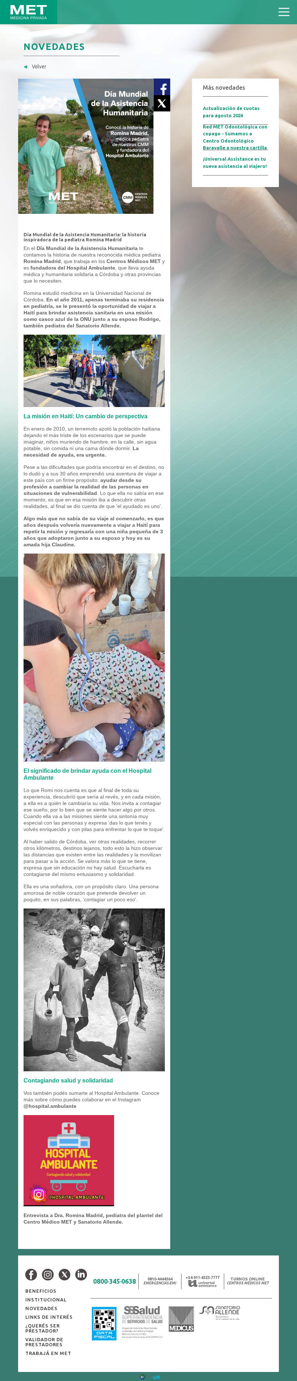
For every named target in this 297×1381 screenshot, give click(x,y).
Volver (38, 66)
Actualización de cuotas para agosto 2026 (231, 112)
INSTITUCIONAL (46, 1299)
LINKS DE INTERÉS (49, 1316)
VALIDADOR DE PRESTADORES (44, 1342)
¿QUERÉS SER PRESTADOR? (42, 1328)
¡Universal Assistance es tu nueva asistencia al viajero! (235, 162)
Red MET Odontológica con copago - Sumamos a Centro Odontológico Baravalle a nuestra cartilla (235, 137)
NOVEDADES (41, 1308)
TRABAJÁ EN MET (48, 1353)
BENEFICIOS (41, 1290)
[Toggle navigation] (284, 12)
